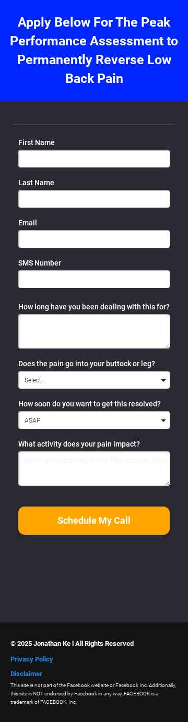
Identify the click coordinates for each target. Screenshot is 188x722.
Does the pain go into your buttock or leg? (86, 363)
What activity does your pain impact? (79, 444)
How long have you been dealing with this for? (94, 307)
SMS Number (39, 263)
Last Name (36, 182)
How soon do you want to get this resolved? (89, 404)
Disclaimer (26, 674)
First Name (36, 142)
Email (27, 223)
